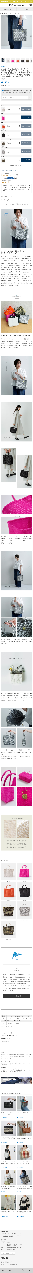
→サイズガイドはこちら (6, 1058)
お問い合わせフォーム (8, 1253)
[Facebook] (7, 1258)
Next (31, 36)
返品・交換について (20, 1235)
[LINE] (4, 1258)
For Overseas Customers (8, 1236)
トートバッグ (16, 13)
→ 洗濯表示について (6, 1041)
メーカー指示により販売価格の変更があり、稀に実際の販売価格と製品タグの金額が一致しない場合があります (16, 92)
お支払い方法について (16, 1233)
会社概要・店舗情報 (5, 1261)
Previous (2, 36)
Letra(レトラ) (4, 66)
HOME (1, 13)
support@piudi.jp (11, 1249)
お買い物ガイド (5, 1233)
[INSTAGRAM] (2, 1258)
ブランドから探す (8, 9)
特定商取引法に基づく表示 (6, 1262)
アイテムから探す (25, 9)
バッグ (11, 13)
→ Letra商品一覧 (16, 996)
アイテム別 (6, 13)
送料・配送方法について (7, 1235)
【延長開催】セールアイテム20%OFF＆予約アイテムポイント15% (16, 1)
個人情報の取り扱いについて (15, 1261)
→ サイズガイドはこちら (7, 1026)
